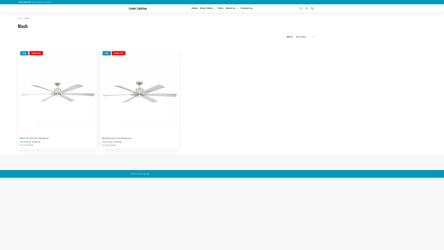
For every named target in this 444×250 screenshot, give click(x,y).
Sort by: (290, 37)
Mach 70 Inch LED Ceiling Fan (34, 138)
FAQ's (221, 8)
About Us (230, 8)
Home (195, 8)
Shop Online (206, 8)
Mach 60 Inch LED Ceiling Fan (116, 138)
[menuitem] (194, 8)
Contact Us (246, 8)
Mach (27, 18)
